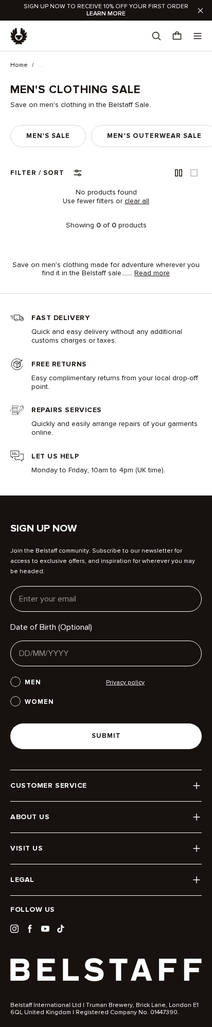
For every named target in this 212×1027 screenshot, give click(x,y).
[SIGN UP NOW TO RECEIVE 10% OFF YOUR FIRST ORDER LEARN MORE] (106, 10)
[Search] (156, 36)
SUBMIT (106, 736)
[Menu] (197, 36)
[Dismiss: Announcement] (200, 10)
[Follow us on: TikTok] (60, 928)
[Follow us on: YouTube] (45, 928)
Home (19, 65)
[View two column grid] (178, 172)
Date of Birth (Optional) (51, 627)
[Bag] (177, 36)
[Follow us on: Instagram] (14, 928)
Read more (152, 273)
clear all (137, 201)
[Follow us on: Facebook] (30, 928)
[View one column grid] (194, 172)
